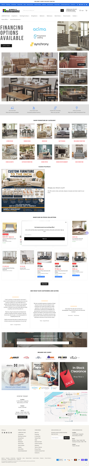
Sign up (45, 239)
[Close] (66, 222)
